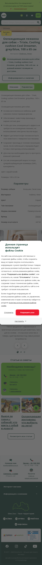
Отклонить (8, 312)
